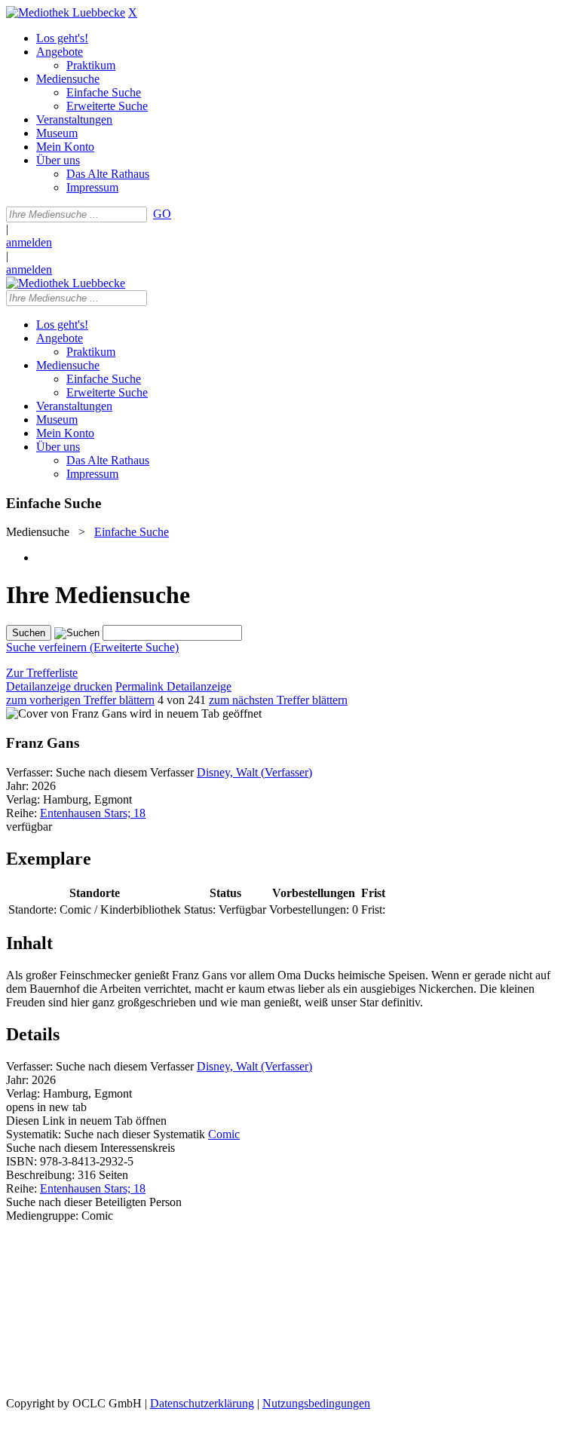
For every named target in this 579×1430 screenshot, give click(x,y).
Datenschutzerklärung (202, 1403)
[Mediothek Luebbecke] (65, 12)
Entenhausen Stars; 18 (93, 813)
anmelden (29, 242)
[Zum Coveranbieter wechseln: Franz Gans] (66, 713)
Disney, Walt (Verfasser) (254, 772)
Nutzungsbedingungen (316, 1403)
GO (162, 213)
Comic (224, 1134)
